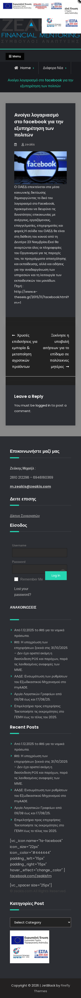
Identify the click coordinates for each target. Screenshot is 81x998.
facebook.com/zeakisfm (31, 875)
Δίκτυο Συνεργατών (25, 515)
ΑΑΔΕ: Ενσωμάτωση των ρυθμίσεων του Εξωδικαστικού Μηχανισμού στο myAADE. (40, 682)
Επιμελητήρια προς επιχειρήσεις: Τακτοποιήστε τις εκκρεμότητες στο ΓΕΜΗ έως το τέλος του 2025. (39, 711)
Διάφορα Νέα (53, 67)
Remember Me (31, 579)
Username (19, 545)
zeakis (30, 144)
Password (18, 561)
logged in (43, 405)
